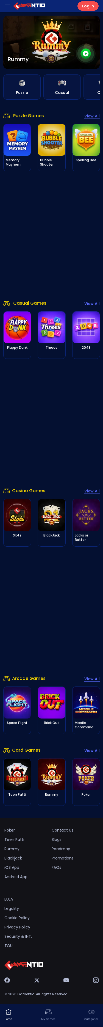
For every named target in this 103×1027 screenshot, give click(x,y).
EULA (8, 899)
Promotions (63, 858)
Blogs (57, 839)
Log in (88, 6)
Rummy (12, 849)
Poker (9, 830)
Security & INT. (18, 936)
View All (92, 116)
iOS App (11, 867)
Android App (15, 876)
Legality (11, 908)
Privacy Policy (17, 927)
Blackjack (13, 858)
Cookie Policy (17, 918)
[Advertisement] (51, 235)
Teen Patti (14, 839)
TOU (8, 945)
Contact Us (62, 830)
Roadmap (61, 849)
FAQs (56, 867)
